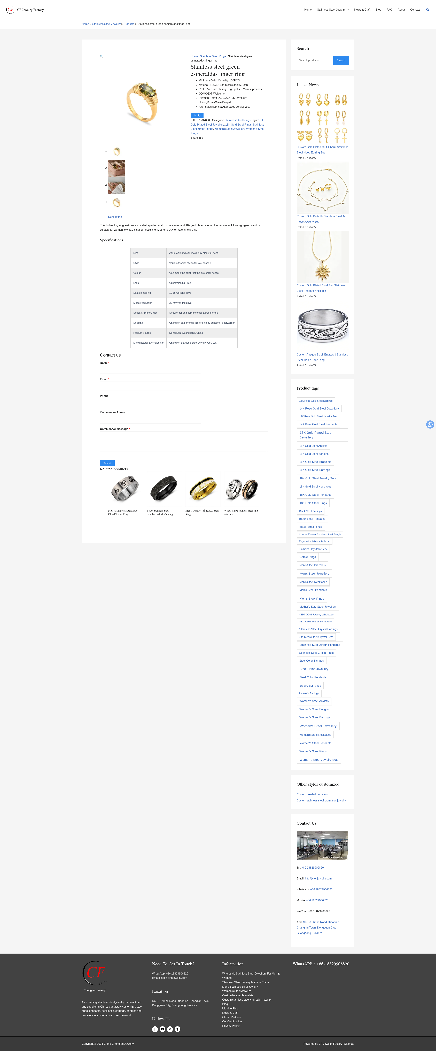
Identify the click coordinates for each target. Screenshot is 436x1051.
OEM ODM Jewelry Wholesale (316, 614)
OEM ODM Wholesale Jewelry (315, 621)
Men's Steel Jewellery (314, 573)
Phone (104, 396)
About (401, 9)
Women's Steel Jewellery (229, 128)
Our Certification (232, 1021)
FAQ (389, 9)
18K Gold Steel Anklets (313, 445)
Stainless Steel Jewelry (331, 9)
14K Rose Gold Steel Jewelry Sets (318, 416)
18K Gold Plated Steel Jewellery (316, 435)
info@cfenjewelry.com (318, 878)
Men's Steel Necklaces (313, 581)
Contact (415, 9)
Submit (107, 463)
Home (308, 9)
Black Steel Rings (310, 526)
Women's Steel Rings (313, 751)
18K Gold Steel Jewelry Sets (318, 478)
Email (104, 379)
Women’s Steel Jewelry (236, 991)
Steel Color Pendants (312, 677)
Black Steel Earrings (310, 511)
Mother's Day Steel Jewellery (318, 606)
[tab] (115, 217)
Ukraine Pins (230, 1008)
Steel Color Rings (310, 685)
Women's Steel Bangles (314, 709)
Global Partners (231, 1017)
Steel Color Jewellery (314, 669)
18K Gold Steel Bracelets (315, 461)
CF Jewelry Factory (30, 9)
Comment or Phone (112, 412)
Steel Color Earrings (311, 660)
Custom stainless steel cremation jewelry (321, 800)
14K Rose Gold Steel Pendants (318, 424)
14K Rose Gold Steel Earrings (316, 400)
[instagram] (170, 1029)
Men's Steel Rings (312, 598)
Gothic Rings (307, 557)
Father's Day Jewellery (313, 549)
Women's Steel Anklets (314, 701)
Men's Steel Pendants (313, 590)
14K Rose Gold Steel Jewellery (319, 408)
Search (341, 60)
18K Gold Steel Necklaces (315, 486)
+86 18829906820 (312, 867)
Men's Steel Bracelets (312, 565)
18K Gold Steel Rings (238, 124)
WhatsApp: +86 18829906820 (170, 973)
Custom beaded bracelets (312, 794)
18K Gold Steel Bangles (314, 453)
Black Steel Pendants (312, 518)
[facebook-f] (155, 1029)
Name (104, 362)
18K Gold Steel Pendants (315, 494)
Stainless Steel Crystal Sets (316, 636)
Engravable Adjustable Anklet (314, 541)
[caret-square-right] (163, 1029)
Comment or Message (115, 429)
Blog (378, 9)
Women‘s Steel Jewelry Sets (319, 759)
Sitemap (349, 1043)
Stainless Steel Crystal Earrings (318, 629)
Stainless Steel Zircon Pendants (319, 644)
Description (115, 216)
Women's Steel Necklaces (315, 734)
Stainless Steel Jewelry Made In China (245, 982)
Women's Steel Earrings (314, 717)
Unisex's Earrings (309, 693)
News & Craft (362, 9)
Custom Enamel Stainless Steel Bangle (320, 534)
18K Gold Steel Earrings (314, 470)
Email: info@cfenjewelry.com (169, 977)
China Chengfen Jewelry (119, 1043)
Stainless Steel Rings (213, 56)
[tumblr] (178, 1029)
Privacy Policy (230, 1025)
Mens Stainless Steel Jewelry (240, 986)
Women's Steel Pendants (315, 743)
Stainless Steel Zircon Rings (316, 652)
